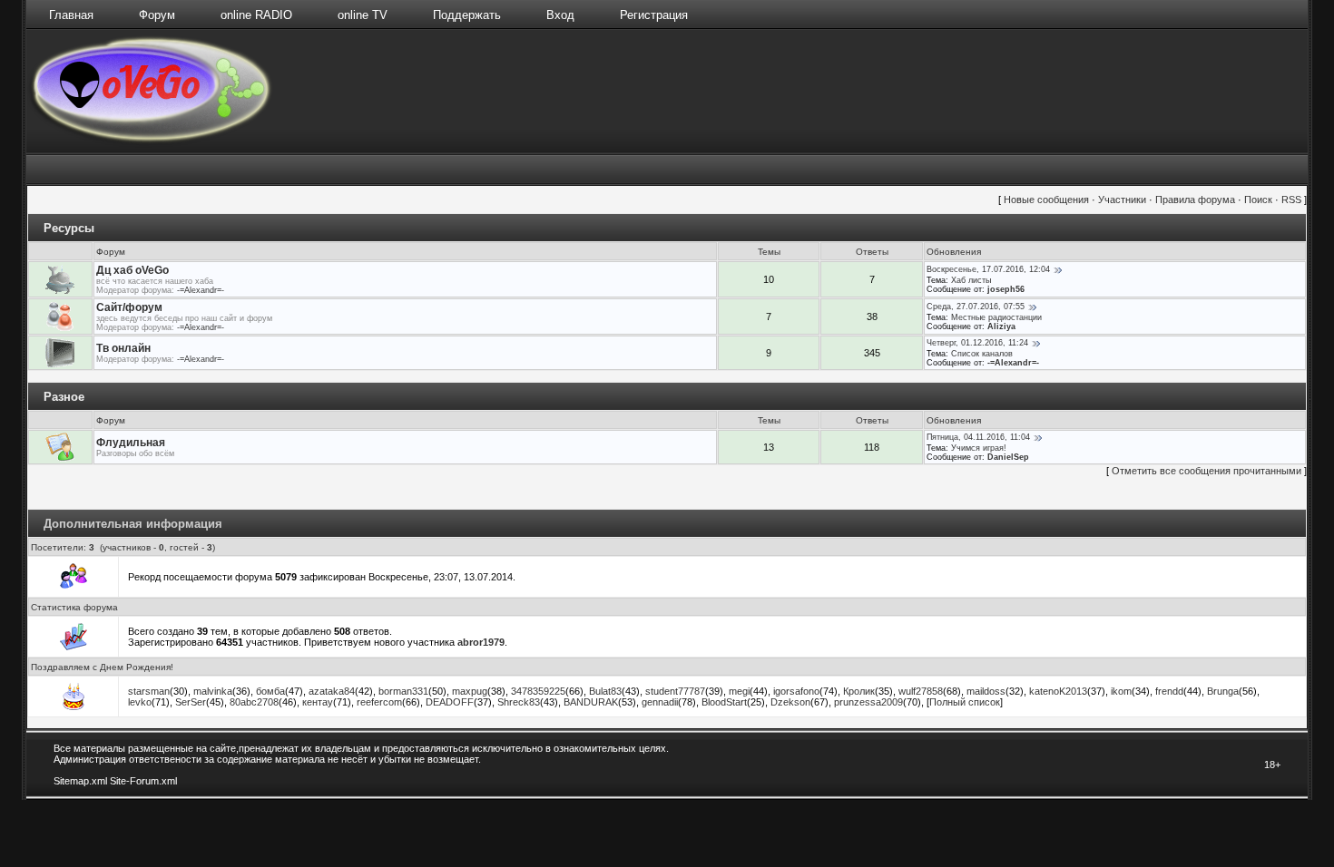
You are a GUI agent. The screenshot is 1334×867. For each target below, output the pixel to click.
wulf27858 (920, 691)
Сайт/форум (129, 307)
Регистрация (654, 15)
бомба (270, 691)
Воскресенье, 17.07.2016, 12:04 (988, 269)
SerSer (190, 702)
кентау (317, 702)
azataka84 (332, 691)
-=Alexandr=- (200, 290)
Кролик (859, 691)
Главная (71, 15)
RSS (1291, 199)
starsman (149, 691)
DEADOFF (450, 702)
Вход (560, 15)
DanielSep (1008, 457)
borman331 (403, 691)
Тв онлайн (123, 348)
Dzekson (790, 702)
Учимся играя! (978, 448)
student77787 (675, 691)
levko (140, 702)
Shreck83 (518, 702)
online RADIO (256, 15)
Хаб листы (971, 280)
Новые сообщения (1046, 199)
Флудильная (130, 442)
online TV (362, 15)
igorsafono (796, 691)
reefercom (379, 702)
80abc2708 (254, 702)
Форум (157, 15)
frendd (1169, 691)
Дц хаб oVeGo (132, 270)
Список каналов (982, 353)
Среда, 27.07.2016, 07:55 (976, 306)
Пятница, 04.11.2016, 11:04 (978, 437)
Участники (1122, 199)
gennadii (660, 702)
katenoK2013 (1058, 691)
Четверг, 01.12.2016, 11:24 (977, 342)
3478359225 (538, 691)
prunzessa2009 (868, 702)
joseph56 (1006, 289)
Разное (64, 397)
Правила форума (1195, 199)
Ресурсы (69, 228)
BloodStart (724, 702)
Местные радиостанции (996, 317)
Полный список (964, 702)
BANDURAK (591, 702)
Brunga (1223, 691)
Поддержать (467, 15)
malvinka (212, 691)
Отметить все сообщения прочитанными (1206, 470)
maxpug (469, 691)
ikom (1121, 691)
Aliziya (1001, 326)
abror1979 (481, 642)
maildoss (985, 691)
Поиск (1258, 199)
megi (739, 691)
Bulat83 (605, 691)
